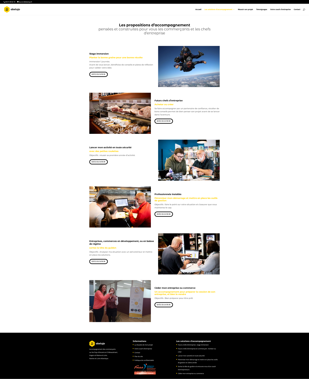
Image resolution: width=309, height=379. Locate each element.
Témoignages (261, 10)
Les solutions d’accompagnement (218, 10)
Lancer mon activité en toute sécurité (191, 356)
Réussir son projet (245, 10)
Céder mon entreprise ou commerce (191, 373)
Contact (297, 10)
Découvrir (98, 74)
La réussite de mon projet (143, 345)
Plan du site (138, 356)
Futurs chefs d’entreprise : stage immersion (193, 345)
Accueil (198, 10)
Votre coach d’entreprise (280, 10)
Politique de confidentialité (144, 360)
